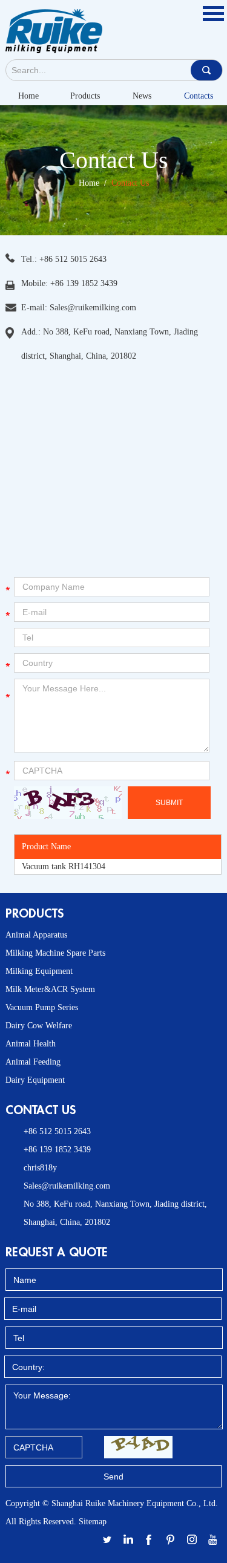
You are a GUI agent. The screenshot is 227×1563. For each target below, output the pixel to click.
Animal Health (30, 1043)
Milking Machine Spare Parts (55, 953)
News (142, 95)
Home (28, 95)
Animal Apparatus (36, 934)
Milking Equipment (39, 971)
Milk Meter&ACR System (50, 989)
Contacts (198, 95)
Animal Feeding (33, 1061)
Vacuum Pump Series (41, 1007)
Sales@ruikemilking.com (93, 307)
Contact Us (130, 183)
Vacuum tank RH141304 (63, 866)
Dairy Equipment (35, 1080)
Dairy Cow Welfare (38, 1025)
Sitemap (93, 1521)
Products (85, 95)
